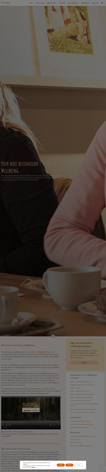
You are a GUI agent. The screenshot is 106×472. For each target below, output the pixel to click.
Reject (69, 465)
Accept (60, 465)
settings (33, 467)
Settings (78, 465)
